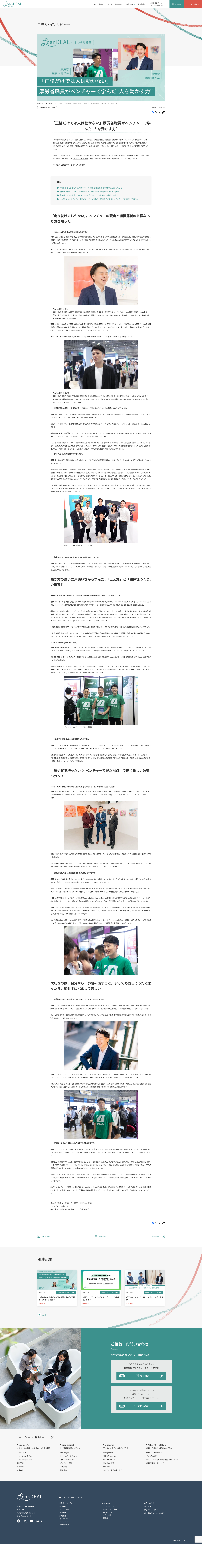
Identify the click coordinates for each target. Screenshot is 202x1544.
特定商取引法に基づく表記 (154, 1513)
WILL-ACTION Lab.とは (155, 1452)
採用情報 (63, 1512)
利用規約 (20, 1466)
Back (44, 1314)
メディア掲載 (107, 1515)
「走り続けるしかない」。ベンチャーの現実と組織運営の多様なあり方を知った (91, 187)
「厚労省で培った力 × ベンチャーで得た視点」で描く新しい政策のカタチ (89, 195)
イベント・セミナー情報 (110, 1509)
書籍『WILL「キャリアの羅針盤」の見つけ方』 (162, 1459)
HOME (94, 4)
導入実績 (118, 4)
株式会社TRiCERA (125, 155)
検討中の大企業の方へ (25, 1456)
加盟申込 (20, 1470)
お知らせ (105, 1518)
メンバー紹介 (64, 1510)
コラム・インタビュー (109, 1506)
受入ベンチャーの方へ (25, 1459)
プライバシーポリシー (152, 1510)
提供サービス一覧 (105, 4)
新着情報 (141, 4)
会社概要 (129, 4)
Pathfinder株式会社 (80, 158)
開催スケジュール (109, 1456)
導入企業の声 (64, 1525)
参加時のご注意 (109, 1463)
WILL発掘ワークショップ (155, 1463)
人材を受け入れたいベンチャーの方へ (157, 4)
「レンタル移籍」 (134, 146)
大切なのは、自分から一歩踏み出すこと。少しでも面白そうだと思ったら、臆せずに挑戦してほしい (99, 199)
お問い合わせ (194, 4)
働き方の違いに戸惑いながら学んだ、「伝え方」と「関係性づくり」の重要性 (89, 191)
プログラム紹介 (151, 1456)
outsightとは (108, 1452)
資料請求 (178, 4)
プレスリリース (107, 1512)
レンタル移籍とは (23, 1452)
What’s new (106, 1503)
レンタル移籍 (64, 1519)
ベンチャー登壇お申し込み (112, 1470)
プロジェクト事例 (66, 1463)
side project (64, 1522)
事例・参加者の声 (109, 1459)
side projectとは (66, 1452)
